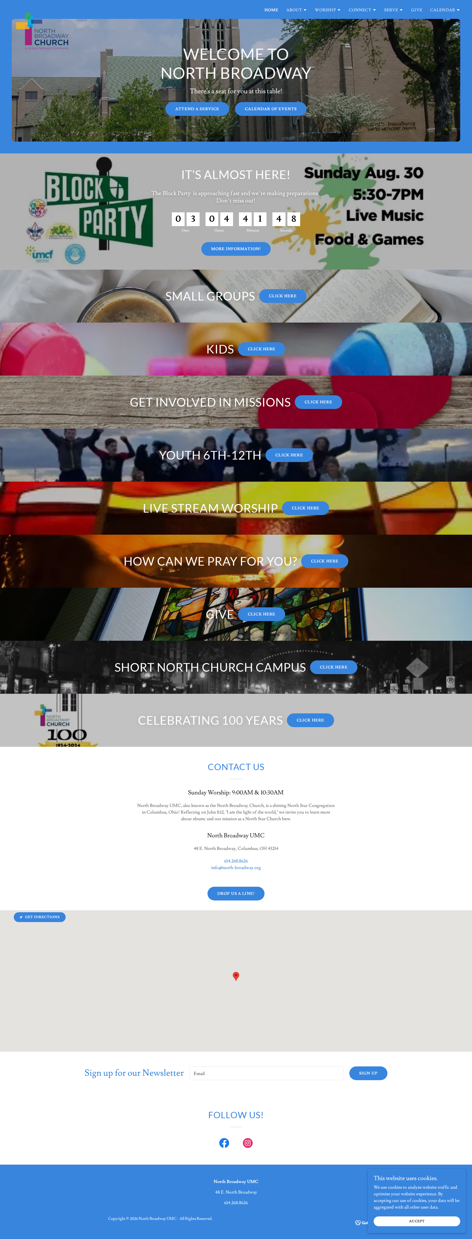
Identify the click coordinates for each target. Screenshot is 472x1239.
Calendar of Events (270, 109)
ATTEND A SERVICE (197, 109)
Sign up (368, 1073)
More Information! (236, 248)
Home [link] (272, 10)
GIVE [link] (416, 10)
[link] (42, 8)
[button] (296, 10)
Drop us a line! (236, 893)
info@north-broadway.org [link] (236, 868)
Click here (282, 296)
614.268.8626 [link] (236, 861)
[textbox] (266, 1073)
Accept (417, 1221)
